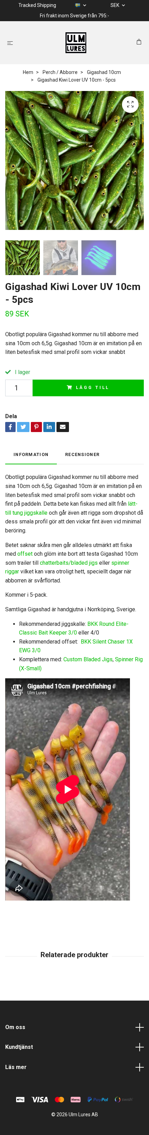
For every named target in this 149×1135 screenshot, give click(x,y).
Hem (28, 72)
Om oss (15, 1027)
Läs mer (16, 1067)
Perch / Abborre (60, 72)
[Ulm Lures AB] (76, 43)
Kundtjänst (19, 1047)
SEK (115, 5)
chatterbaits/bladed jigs (69, 563)
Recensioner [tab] (82, 454)
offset (25, 553)
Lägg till (93, 387)
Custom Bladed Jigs (88, 659)
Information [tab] (31, 454)
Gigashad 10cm (104, 72)
